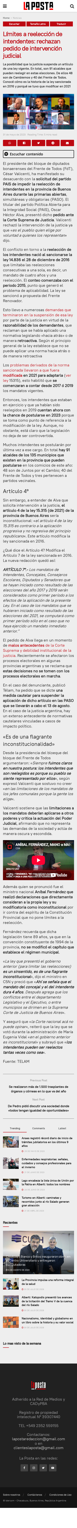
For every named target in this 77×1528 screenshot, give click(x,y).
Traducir (61, 23)
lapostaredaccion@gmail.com (38, 1438)
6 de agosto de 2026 (19, 1270)
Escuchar (14, 23)
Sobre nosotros (11, 1494)
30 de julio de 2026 (33, 1289)
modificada (12, 375)
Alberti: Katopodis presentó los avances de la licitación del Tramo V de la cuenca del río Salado (47, 1301)
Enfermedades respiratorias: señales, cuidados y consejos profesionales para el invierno (46, 1163)
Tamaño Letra (38, 23)
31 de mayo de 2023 (14, 134)
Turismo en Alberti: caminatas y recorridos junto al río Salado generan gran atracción (45, 1201)
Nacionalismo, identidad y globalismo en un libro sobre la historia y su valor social (47, 1320)
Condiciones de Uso (60, 1494)
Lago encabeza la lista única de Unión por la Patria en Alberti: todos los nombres (48, 1182)
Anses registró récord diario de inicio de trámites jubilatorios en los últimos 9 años (47, 1142)
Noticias (17, 18)
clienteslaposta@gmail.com (39, 1447)
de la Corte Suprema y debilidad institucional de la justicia (37, 650)
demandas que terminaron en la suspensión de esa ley (38, 312)
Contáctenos (34, 1494)
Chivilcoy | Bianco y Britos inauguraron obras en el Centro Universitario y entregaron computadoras (38, 1260)
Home (6, 18)
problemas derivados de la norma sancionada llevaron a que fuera (36, 367)
